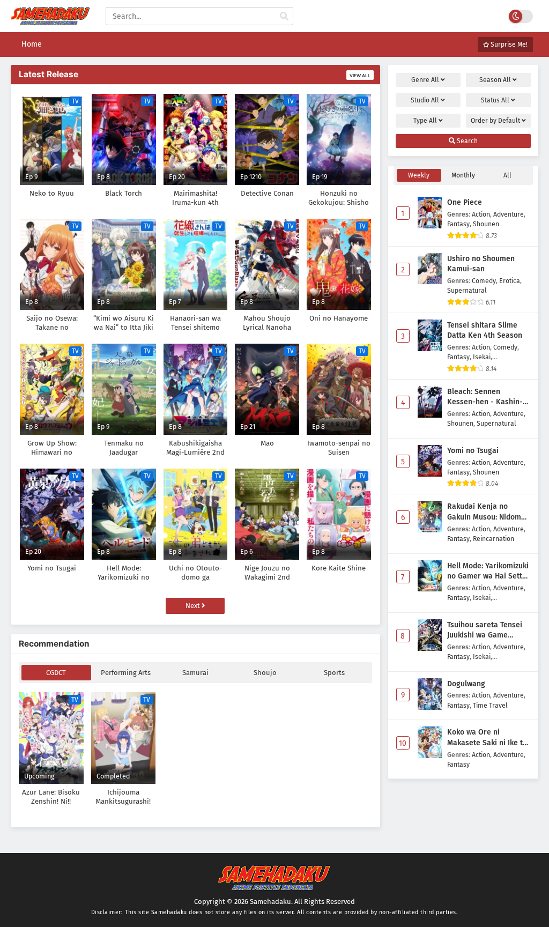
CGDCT (56, 673)
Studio (425, 100)
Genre (425, 80)
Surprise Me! (508, 44)
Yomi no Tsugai (473, 450)
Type (425, 120)
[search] (284, 16)
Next (194, 606)
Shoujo (265, 673)
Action (481, 214)
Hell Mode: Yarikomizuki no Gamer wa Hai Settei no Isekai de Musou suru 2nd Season (488, 571)
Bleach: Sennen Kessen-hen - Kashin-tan (485, 397)
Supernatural (467, 290)
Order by (495, 120)
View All (360, 75)
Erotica (509, 281)
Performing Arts (126, 673)
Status (495, 100)
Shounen (486, 224)
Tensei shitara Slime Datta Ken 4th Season (484, 330)
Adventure (508, 214)
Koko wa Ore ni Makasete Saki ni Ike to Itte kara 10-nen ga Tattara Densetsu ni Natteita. (487, 738)
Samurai (195, 673)
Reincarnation (493, 539)
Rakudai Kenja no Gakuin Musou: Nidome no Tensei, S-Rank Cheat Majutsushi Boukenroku (488, 512)
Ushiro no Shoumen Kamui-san (481, 264)
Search (466, 141)
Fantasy (458, 224)
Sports (334, 673)
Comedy (484, 281)
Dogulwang (466, 683)
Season (495, 80)
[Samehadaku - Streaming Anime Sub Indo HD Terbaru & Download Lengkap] (50, 20)
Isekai (482, 357)
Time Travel (490, 705)
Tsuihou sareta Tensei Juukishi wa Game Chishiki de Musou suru (487, 630)
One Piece (464, 202)
